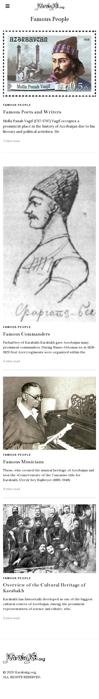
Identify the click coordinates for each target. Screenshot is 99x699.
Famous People (17, 105)
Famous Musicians (23, 462)
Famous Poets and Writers (32, 112)
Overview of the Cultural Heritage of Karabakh (44, 588)
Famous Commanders (26, 334)
